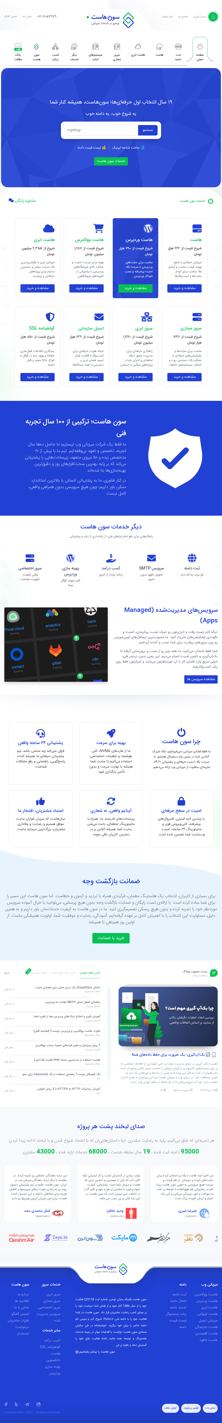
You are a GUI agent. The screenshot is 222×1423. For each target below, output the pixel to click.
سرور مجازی (51, 1301)
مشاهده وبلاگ (200, 976)
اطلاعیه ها (183, 17)
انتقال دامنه (178, 1301)
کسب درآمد (52, 1341)
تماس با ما (27, 17)
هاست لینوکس (207, 1314)
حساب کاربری (199, 17)
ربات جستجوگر (176, 1314)
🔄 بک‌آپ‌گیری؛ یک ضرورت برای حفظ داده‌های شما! (171, 1055)
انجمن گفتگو (10, 17)
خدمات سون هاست (111, 161)
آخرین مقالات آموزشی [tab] (90, 973)
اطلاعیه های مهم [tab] (39, 973)
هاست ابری (209, 1308)
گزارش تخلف (170, 1408)
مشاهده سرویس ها (201, 679)
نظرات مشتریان (18, 1321)
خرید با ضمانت (111, 938)
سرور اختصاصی (49, 1308)
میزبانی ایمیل (208, 1321)
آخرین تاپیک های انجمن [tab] (63, 973)
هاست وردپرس (207, 1301)
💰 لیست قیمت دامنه (91, 147)
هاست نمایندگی (206, 1327)
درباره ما (23, 1295)
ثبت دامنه (179, 1295)
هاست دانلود (208, 1340)
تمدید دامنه (178, 1308)
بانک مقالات (167, 17)
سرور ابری (53, 1295)
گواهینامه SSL (50, 1347)
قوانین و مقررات (191, 1408)
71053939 (47, 16)
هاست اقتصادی (206, 1334)
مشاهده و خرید (185, 288)
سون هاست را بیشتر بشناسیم (96, 1352)
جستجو (148, 130)
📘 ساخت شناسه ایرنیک (128, 147)
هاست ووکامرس (206, 1295)
